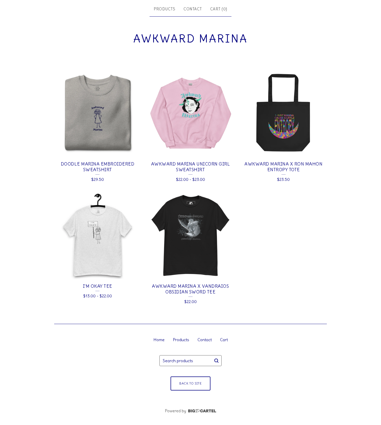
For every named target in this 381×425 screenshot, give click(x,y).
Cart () (218, 8)
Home (159, 339)
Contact (193, 8)
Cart (224, 339)
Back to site (190, 383)
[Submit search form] (216, 361)
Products (164, 8)
